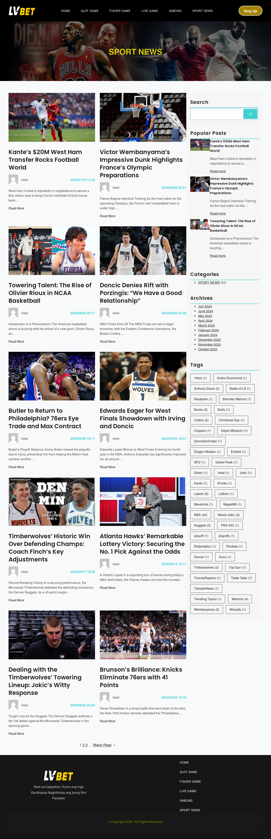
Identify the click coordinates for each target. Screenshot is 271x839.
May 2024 (205, 315)
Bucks (201, 409)
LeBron (226, 493)
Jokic (246, 472)
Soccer (201, 557)
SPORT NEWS (209, 282)
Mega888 (232, 504)
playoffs (226, 535)
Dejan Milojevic (234, 430)
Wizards (238, 609)
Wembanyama (206, 609)
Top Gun (237, 567)
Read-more (218, 171)
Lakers (201, 493)
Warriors (240, 599)
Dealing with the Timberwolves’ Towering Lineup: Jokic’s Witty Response (45, 681)
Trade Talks (241, 578)
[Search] (250, 114)
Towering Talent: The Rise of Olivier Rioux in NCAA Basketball (50, 293)
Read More (16, 208)
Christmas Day (231, 420)
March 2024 (206, 325)
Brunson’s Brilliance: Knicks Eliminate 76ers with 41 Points (141, 677)
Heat (223, 472)
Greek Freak (226, 462)
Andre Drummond (232, 378)
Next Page (105, 744)
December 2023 (209, 339)
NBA (200, 514)
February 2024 (208, 330)
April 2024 (205, 320)
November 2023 (209, 344)
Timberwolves (206, 567)
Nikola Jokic (229, 514)
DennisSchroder (208, 441)
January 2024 (207, 335)
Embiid (238, 451)
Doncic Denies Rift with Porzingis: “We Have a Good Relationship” (141, 293)
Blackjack (203, 399)
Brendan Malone (237, 399)
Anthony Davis (206, 388)
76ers (200, 378)
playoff (201, 535)
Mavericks (203, 504)
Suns (225, 557)
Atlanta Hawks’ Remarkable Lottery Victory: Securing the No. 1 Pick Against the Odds (142, 543)
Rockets (234, 546)
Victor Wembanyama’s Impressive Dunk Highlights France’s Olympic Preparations (141, 163)
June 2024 (205, 311)
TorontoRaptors (207, 578)
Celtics (201, 420)
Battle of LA (240, 388)
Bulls (224, 409)
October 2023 (207, 349)
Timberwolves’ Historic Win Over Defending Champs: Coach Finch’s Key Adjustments (49, 547)
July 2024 (205, 306)
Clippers (202, 430)
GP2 (199, 462)
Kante (200, 483)
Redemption (205, 546)
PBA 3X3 (230, 525)
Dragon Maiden (207, 451)
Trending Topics (207, 599)
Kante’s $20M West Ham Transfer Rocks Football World (45, 159)
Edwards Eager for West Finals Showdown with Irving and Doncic (142, 418)
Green (201, 472)
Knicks (224, 483)
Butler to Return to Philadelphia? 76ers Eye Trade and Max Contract (45, 418)
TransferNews (206, 588)
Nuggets (202, 525)
